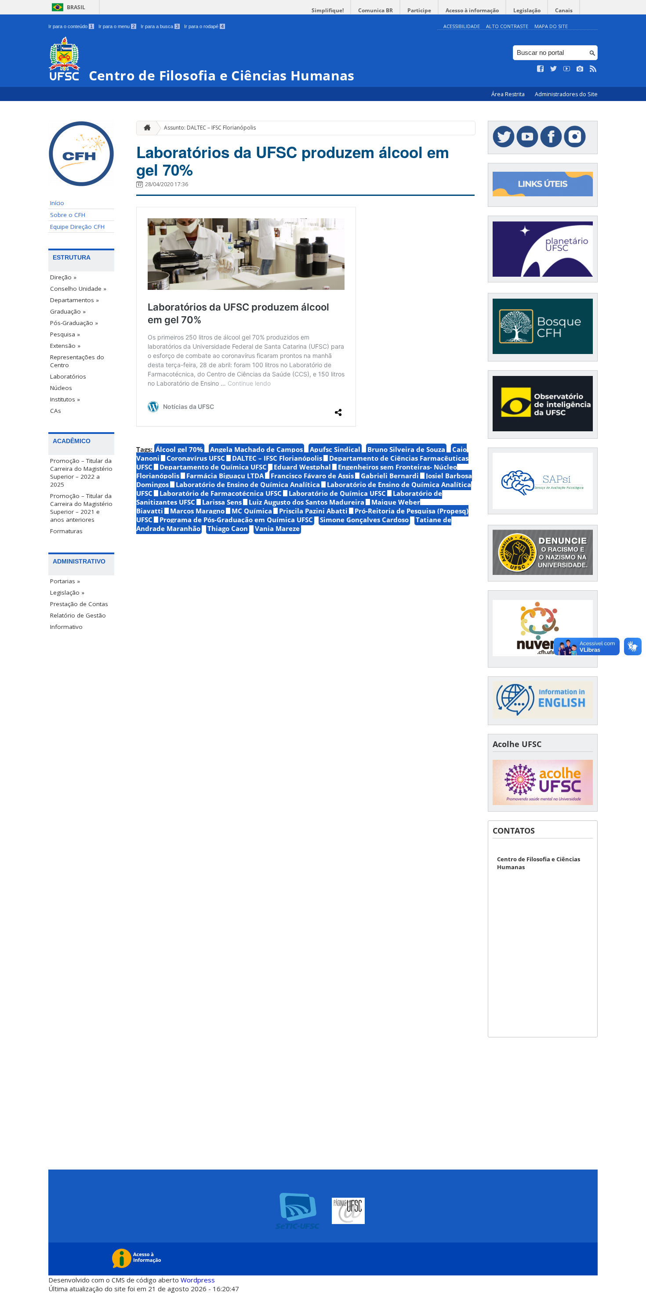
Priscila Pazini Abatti (313, 510)
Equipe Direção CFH (77, 227)
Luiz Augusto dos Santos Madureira (306, 502)
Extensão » (65, 346)
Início (57, 203)
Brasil (76, 7)
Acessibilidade (461, 26)
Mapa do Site (551, 26)
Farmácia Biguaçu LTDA (225, 475)
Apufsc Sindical (335, 449)
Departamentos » (74, 300)
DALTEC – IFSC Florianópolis (277, 458)
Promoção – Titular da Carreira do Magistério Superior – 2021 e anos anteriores (81, 508)
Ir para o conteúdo (70, 26)
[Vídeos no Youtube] (566, 68)
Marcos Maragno (197, 510)
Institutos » (65, 399)
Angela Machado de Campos (256, 449)
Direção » (63, 277)
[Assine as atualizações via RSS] (593, 68)
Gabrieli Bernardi (390, 475)
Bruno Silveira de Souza (406, 449)
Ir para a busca (159, 26)
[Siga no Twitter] (553, 68)
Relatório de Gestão (78, 615)
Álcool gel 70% (179, 449)
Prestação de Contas (79, 604)
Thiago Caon (227, 528)
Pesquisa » (65, 334)
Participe (419, 10)
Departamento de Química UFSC (213, 466)
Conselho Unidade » (78, 289)
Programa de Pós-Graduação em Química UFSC (236, 519)
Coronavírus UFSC (196, 458)
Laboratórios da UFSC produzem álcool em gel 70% (292, 161)
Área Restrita (508, 94)
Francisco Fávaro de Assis (312, 475)
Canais (564, 10)
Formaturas (66, 531)
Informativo (66, 627)
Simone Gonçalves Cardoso (364, 519)
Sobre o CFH (67, 215)
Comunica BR (375, 10)
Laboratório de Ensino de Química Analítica (248, 484)
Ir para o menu (116, 26)
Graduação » (68, 311)
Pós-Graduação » (74, 323)
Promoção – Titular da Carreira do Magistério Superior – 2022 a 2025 (81, 472)
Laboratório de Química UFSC (337, 493)
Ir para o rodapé (204, 26)
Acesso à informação (472, 10)
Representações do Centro (77, 361)
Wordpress (198, 1279)
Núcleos (61, 388)
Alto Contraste (507, 26)
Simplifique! (328, 10)
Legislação (527, 10)
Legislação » (67, 592)
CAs (55, 411)
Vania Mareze (277, 528)
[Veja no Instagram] (580, 68)
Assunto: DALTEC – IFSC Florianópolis (210, 127)
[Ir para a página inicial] (145, 128)
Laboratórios (68, 376)
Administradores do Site (566, 94)
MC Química (252, 510)
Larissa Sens (222, 502)
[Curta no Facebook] (540, 68)
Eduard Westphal (302, 466)
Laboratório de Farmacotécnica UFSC (221, 493)
